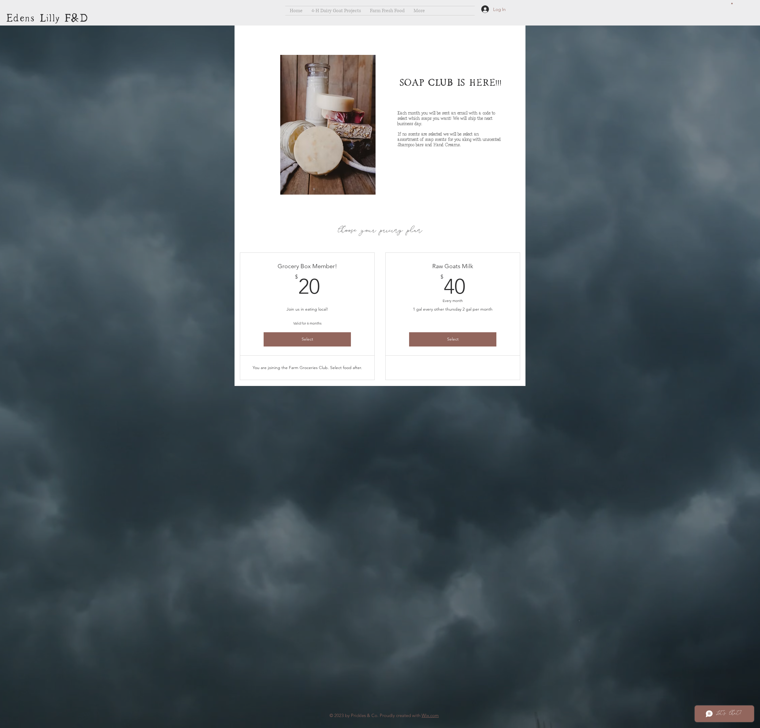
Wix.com (430, 715)
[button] (732, 3)
